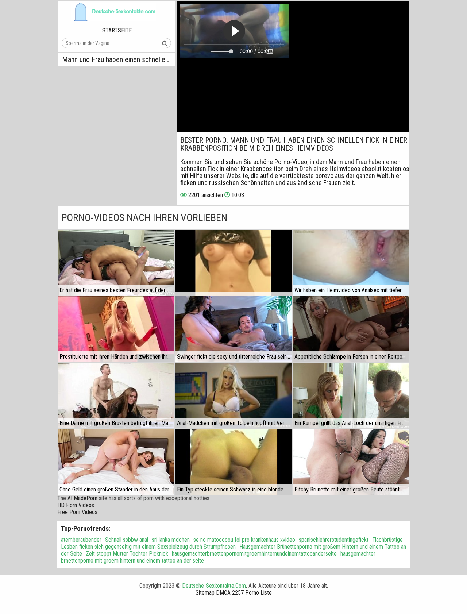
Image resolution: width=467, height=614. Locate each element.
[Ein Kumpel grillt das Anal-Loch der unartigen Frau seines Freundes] (351, 395)
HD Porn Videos (75, 505)
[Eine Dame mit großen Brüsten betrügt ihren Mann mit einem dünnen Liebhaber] (116, 395)
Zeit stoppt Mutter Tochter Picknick (127, 553)
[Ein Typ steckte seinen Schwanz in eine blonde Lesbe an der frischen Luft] (233, 462)
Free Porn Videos (77, 512)
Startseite (117, 30)
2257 (238, 592)
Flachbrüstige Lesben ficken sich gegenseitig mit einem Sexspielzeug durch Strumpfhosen (232, 543)
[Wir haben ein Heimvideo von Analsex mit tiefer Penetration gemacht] (351, 263)
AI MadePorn (82, 498)
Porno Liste (258, 592)
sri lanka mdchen (171, 539)
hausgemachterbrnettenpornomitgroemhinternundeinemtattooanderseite (254, 553)
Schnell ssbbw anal (126, 539)
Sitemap (205, 592)
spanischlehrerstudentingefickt (333, 539)
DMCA (223, 592)
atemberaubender (81, 539)
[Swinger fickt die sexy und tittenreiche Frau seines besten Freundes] (233, 329)
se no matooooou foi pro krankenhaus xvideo (244, 539)
